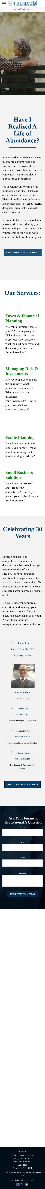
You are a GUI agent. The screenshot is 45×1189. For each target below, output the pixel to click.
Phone (22, 857)
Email (22, 842)
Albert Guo (22, 714)
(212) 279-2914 (26, 1155)
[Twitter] (22, 1184)
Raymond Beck (22, 692)
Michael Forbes (22, 736)
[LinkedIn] (26, 1184)
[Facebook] (18, 1184)
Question (22, 872)
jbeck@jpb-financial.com (22, 1180)
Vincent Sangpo (22, 758)
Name (22, 827)
